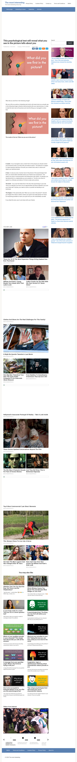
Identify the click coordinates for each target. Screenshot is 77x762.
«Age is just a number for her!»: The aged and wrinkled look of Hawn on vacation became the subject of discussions (62, 180)
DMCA (69, 3)
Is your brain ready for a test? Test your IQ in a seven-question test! (13, 612)
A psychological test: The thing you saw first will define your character (37, 613)
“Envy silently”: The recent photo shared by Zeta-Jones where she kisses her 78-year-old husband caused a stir (62, 160)
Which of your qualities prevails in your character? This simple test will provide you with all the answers (13, 639)
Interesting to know (20, 9)
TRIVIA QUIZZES (26, 46)
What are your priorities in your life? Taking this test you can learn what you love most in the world (37, 639)
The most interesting (14, 2)
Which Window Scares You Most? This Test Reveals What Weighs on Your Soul (37, 589)
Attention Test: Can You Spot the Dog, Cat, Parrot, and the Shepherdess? (13, 588)
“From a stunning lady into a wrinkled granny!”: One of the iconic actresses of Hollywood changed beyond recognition (61, 240)
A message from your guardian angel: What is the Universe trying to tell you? (13, 663)
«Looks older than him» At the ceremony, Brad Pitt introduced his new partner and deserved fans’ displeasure (62, 199)
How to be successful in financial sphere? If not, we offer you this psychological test (13, 689)
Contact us (48, 3)
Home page (9, 9)
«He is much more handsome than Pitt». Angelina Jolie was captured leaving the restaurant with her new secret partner (62, 121)
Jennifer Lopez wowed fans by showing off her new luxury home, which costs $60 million (62, 81)
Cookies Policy (39, 3)
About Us (51, 750)
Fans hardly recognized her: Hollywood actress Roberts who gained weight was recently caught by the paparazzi (62, 140)
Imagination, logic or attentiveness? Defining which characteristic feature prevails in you (37, 664)
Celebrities (31, 9)
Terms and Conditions (59, 3)
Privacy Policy (29, 3)
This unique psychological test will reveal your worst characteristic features (37, 689)
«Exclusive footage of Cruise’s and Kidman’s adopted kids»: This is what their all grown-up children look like (61, 101)
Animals (39, 9)
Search (53, 40)
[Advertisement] (38, 24)
